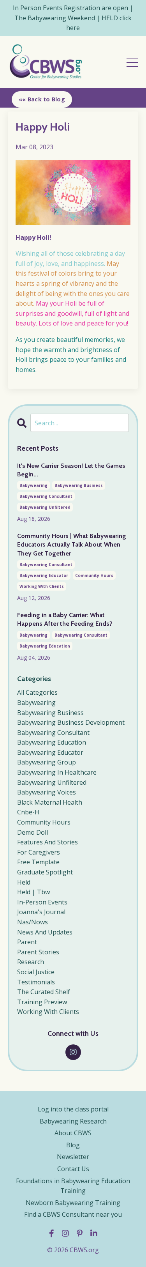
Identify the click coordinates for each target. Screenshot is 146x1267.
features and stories (47, 842)
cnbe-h (28, 812)
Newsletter (73, 1156)
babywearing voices (46, 792)
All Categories (37, 692)
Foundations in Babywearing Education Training (73, 1186)
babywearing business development (71, 722)
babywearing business (79, 485)
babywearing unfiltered (44, 507)
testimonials (36, 982)
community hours (94, 575)
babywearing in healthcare (57, 772)
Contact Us (73, 1168)
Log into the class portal (73, 1109)
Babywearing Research (73, 1121)
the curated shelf (43, 991)
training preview (42, 1002)
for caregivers (38, 852)
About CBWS (73, 1133)
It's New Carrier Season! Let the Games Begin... (71, 470)
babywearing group (46, 762)
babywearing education (44, 646)
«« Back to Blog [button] (42, 99)
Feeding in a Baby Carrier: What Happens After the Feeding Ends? (65, 619)
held (23, 882)
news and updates (44, 932)
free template (38, 862)
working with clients (41, 586)
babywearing (33, 485)
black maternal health (49, 802)
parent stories (38, 952)
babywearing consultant (45, 496)
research (30, 961)
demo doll (32, 832)
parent (27, 942)
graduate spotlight (45, 872)
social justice (36, 972)
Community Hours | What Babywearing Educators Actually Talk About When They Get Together (71, 544)
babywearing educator (43, 575)
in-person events (42, 902)
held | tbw (33, 892)
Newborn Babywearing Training (73, 1202)
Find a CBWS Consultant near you (73, 1214)
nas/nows (32, 922)
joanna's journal (41, 912)
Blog (73, 1145)
